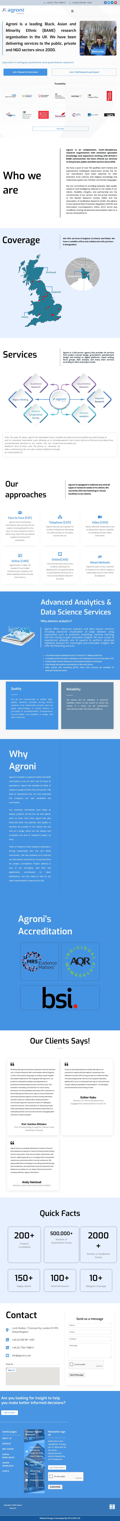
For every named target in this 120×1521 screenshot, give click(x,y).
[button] (72, 11)
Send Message (76, 1375)
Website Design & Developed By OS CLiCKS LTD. (60, 1518)
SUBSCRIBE (55, 1487)
